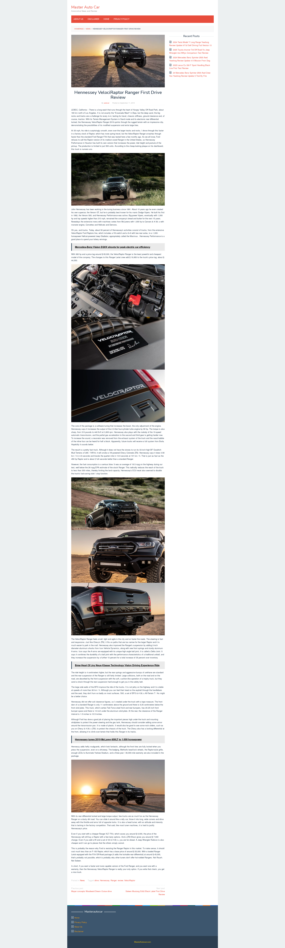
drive (97, 880)
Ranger (114, 880)
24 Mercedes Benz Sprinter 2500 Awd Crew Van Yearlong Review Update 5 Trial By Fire (189, 74)
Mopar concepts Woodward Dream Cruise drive (91, 890)
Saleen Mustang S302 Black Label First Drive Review (145, 891)
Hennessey (104, 880)
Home (76, 917)
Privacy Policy (80, 922)
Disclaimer (78, 931)
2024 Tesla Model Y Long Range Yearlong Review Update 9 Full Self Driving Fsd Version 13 (190, 44)
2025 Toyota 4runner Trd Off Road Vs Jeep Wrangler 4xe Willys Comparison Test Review (189, 51)
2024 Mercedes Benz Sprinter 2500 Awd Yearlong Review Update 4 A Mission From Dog (189, 59)
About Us (78, 926)
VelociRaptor (129, 880)
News (82, 880)
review (120, 880)
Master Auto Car (85, 7)
